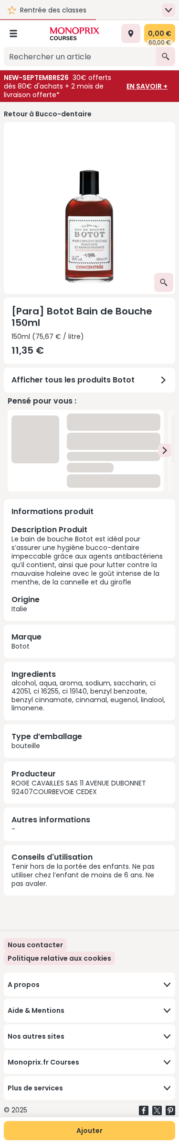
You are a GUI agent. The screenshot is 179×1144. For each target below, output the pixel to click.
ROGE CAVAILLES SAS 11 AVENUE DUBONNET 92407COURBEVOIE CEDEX (78, 787)
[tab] (89, 208)
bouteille (25, 745)
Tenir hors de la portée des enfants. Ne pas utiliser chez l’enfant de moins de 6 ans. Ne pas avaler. (83, 875)
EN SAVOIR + (147, 86)
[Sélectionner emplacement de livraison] (130, 33)
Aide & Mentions (36, 1010)
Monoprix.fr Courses (43, 1062)
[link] (59, 958)
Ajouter (89, 1130)
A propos (24, 984)
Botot (20, 646)
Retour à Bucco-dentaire (48, 114)
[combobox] (80, 56)
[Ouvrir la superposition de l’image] (163, 282)
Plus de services (35, 1088)
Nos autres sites (36, 1036)
